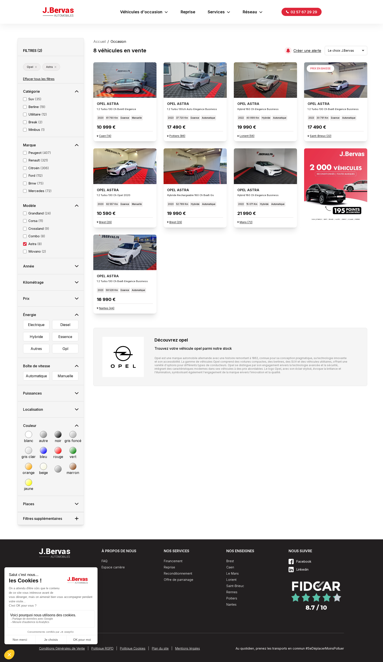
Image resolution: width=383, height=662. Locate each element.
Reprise (188, 12)
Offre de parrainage (178, 579)
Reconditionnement (178, 573)
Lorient (231, 579)
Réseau (250, 12)
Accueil (99, 41)
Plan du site (160, 648)
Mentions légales (187, 648)
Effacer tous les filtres (39, 79)
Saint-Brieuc (235, 586)
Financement (173, 561)
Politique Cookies (132, 648)
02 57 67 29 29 (303, 12)
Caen (230, 567)
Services (216, 12)
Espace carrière (113, 567)
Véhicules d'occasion (141, 12)
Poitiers (231, 598)
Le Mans (232, 573)
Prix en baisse (320, 68)
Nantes (231, 604)
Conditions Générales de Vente (62, 648)
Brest (230, 561)
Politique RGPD (102, 648)
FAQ (104, 561)
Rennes (231, 592)
